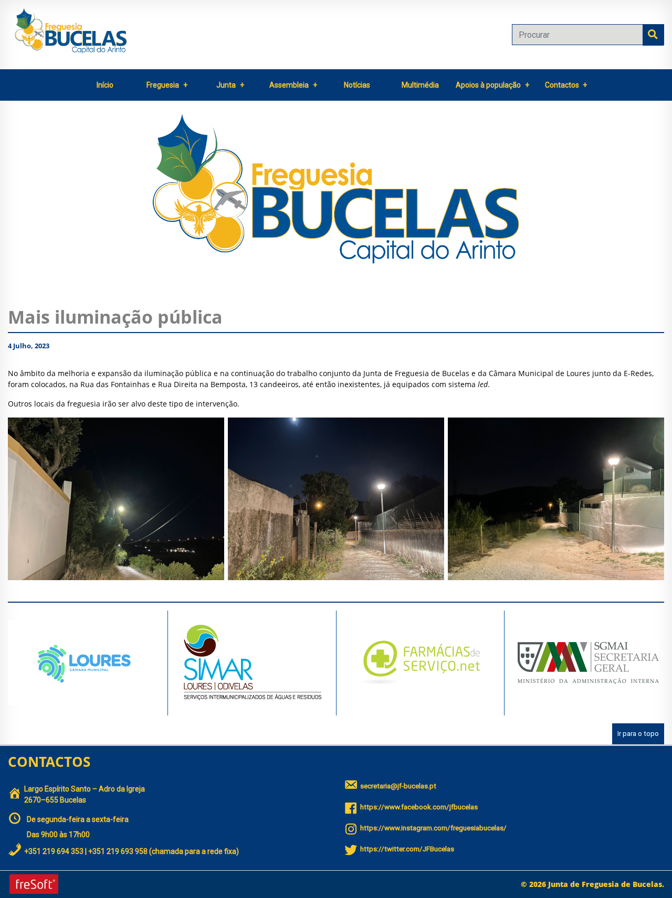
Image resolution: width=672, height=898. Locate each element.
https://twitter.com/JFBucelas (407, 849)
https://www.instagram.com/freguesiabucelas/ (433, 828)
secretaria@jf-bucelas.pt (398, 786)
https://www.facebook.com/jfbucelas (419, 807)
